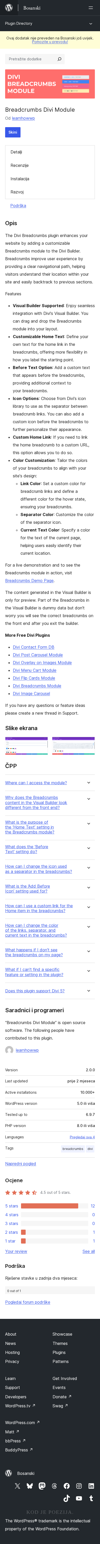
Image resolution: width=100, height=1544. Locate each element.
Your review (16, 1251)
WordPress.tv (20, 1405)
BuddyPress (19, 1449)
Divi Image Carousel (31, 693)
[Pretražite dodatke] (59, 59)
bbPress (15, 1440)
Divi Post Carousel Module (38, 654)
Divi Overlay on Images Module (42, 662)
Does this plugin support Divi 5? (35, 991)
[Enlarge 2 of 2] (88, 743)
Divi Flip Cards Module (34, 678)
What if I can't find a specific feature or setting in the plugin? (34, 972)
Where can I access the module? (36, 782)
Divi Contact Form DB (33, 647)
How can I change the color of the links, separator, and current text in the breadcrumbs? (36, 930)
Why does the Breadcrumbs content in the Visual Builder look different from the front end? (36, 802)
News (10, 1343)
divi (90, 1149)
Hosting (12, 1352)
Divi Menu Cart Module (34, 670)
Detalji (16, 151)
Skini (12, 132)
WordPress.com (22, 1422)
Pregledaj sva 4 (82, 1137)
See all (89, 1251)
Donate (62, 1396)
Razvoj (17, 191)
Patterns (61, 1361)
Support (12, 1387)
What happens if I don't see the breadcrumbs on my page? (34, 952)
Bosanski (25, 1473)
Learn (10, 1378)
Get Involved (65, 1378)
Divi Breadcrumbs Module (37, 685)
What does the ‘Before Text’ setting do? (26, 849)
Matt (12, 1431)
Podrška (18, 205)
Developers (15, 1396)
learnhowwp (23, 118)
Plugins (59, 1352)
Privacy (12, 1361)
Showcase (62, 1334)
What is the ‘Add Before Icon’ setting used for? (27, 889)
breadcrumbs (73, 1149)
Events (59, 1387)
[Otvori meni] (92, 7)
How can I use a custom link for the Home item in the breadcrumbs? (39, 908)
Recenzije (20, 165)
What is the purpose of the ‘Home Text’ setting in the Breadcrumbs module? (29, 827)
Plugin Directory (18, 23)
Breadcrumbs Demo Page (29, 580)
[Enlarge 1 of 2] (41, 743)
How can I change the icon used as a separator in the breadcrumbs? (38, 869)
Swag (60, 1405)
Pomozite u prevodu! (50, 41)
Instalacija (20, 178)
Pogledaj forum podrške (27, 1302)
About (10, 1334)
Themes (60, 1343)
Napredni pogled (20, 1163)
